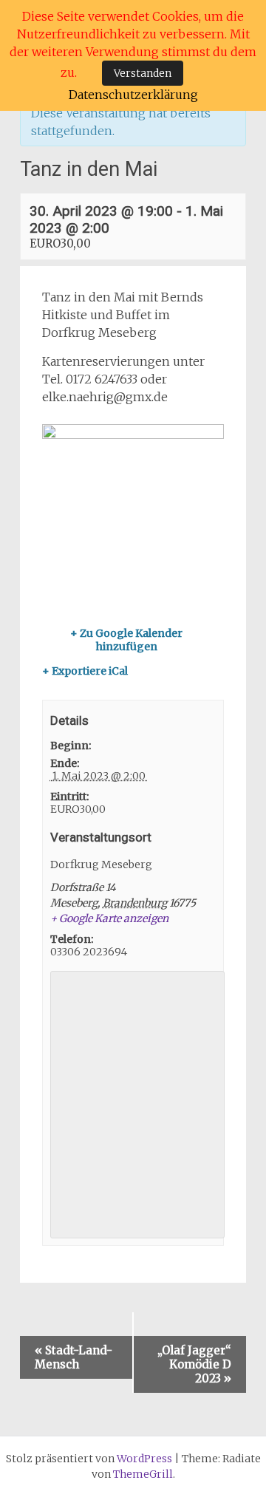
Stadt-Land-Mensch (73, 1357)
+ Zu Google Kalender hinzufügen (126, 640)
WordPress (144, 1458)
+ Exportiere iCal (85, 671)
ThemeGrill (143, 1474)
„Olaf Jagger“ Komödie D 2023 (194, 1364)
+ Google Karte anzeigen (109, 918)
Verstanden (142, 73)
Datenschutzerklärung (133, 94)
